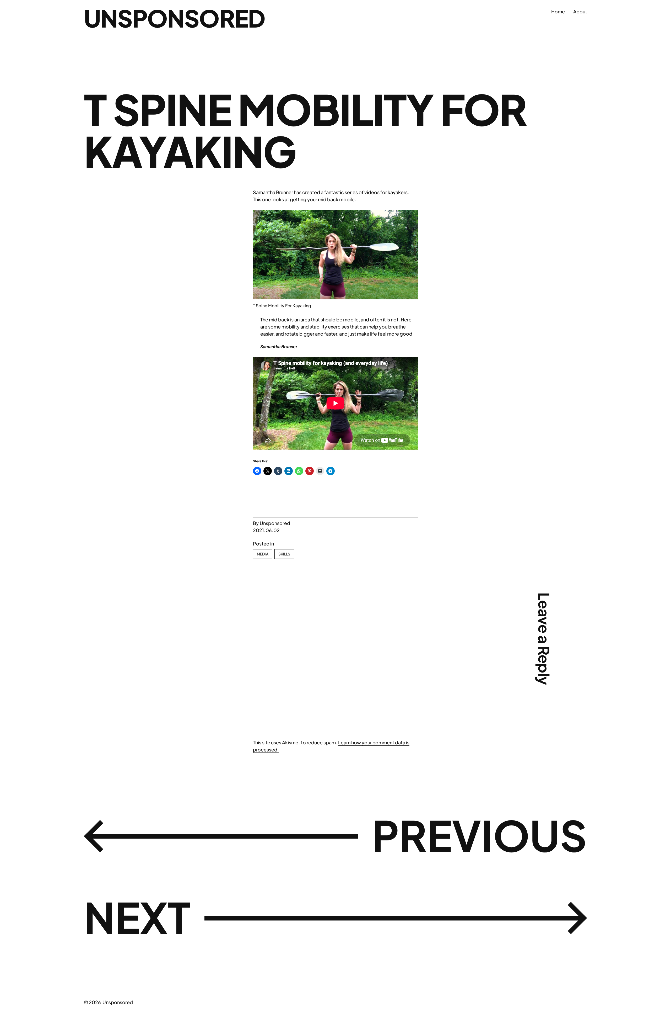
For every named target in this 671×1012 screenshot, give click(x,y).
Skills (284, 554)
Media (262, 554)
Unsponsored (174, 18)
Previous (479, 834)
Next (137, 916)
